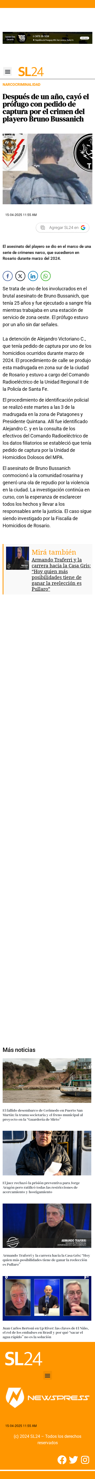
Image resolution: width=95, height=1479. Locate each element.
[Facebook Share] (8, 276)
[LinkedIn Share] (33, 276)
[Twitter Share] (20, 276)
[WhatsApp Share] (46, 276)
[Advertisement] (47, 818)
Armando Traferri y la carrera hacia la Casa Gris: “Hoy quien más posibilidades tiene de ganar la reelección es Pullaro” (61, 574)
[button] (7, 71)
